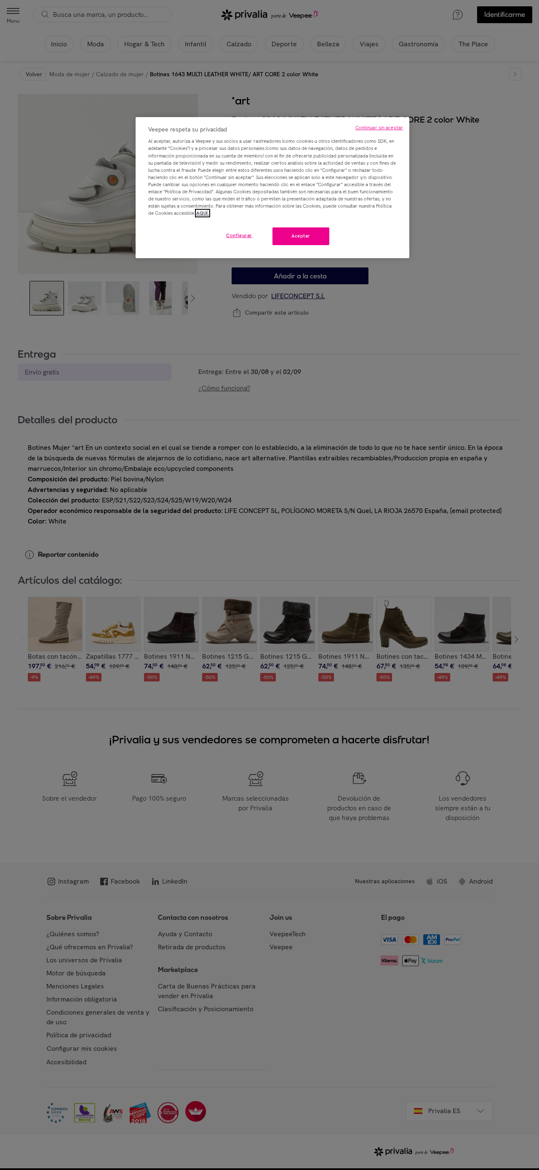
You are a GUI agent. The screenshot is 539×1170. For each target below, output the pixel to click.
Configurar (239, 235)
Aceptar (300, 236)
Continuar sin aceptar (379, 128)
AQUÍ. (202, 213)
